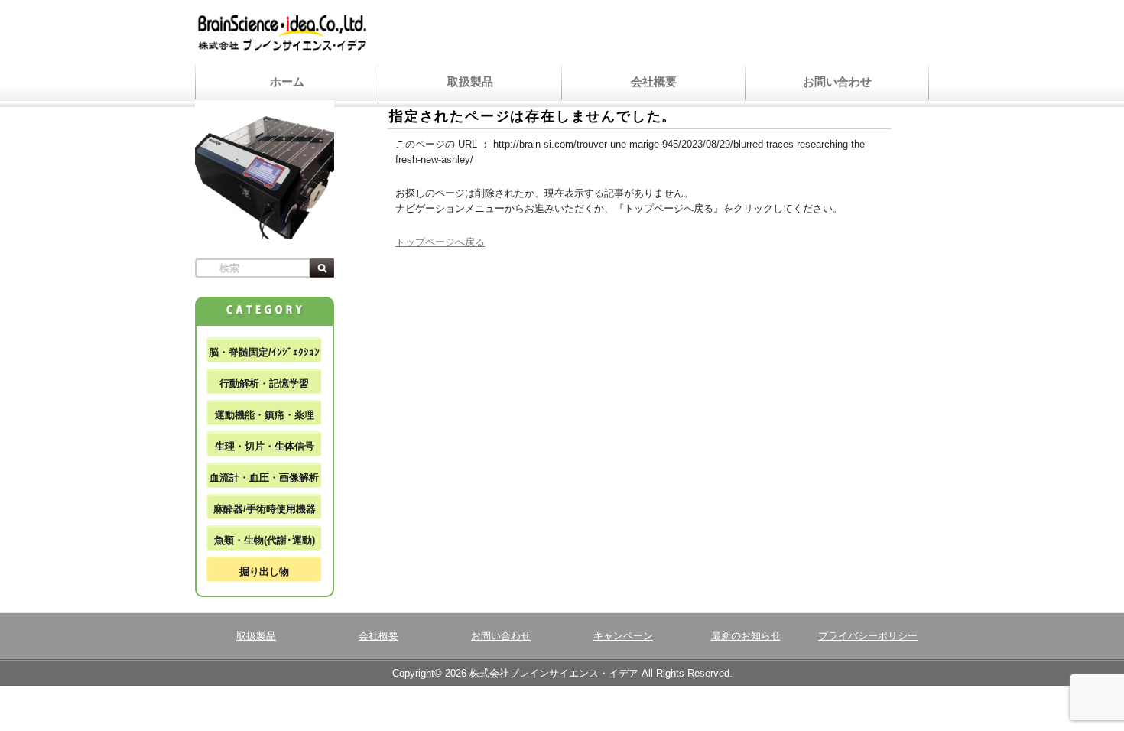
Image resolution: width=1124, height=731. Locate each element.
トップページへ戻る (440, 242)
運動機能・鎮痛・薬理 (264, 415)
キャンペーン (623, 636)
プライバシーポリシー (868, 636)
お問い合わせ (837, 81)
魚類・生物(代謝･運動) (264, 540)
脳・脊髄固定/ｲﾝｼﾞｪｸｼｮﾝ (264, 352)
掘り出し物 (264, 571)
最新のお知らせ (746, 636)
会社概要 (654, 81)
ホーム (287, 81)
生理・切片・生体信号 (264, 446)
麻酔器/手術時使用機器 (264, 509)
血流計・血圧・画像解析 (264, 477)
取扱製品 (470, 81)
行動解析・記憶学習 (264, 383)
